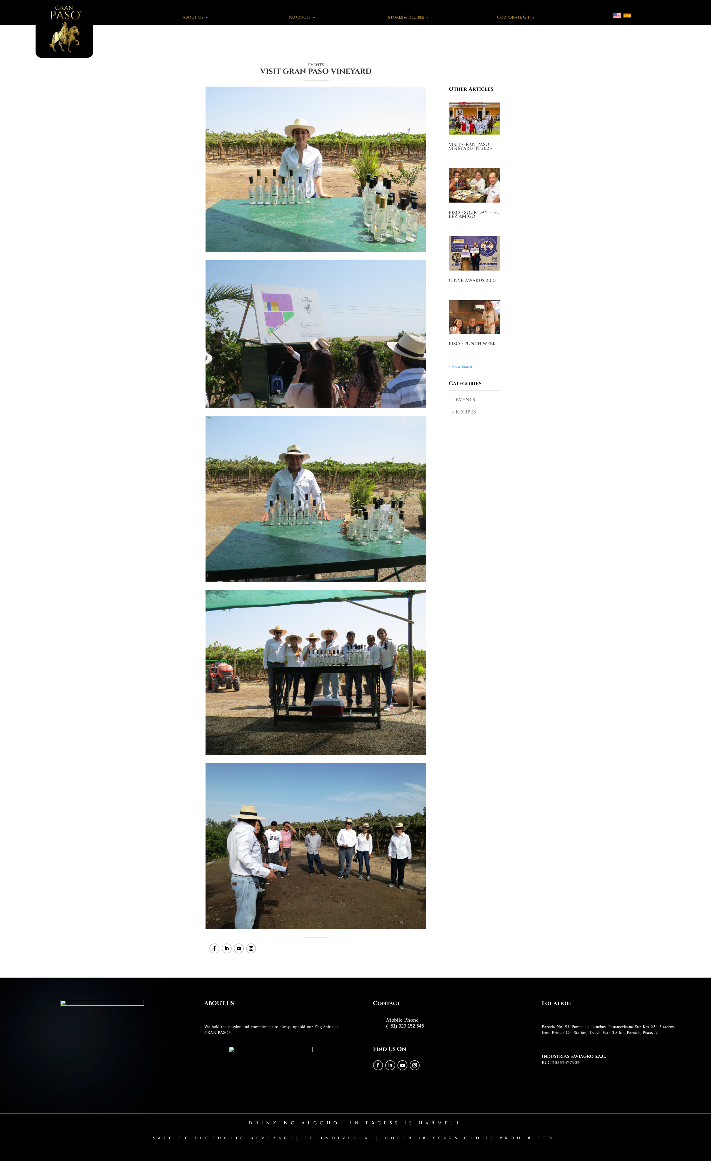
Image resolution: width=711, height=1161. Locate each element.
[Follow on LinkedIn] (227, 948)
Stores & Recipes (406, 17)
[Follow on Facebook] (214, 948)
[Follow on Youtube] (239, 948)
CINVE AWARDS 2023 (473, 280)
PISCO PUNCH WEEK (472, 344)
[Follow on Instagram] (251, 948)
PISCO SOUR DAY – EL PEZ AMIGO (474, 214)
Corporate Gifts (515, 17)
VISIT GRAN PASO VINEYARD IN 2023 (470, 146)
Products (300, 17)
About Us (192, 17)
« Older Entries (460, 366)
